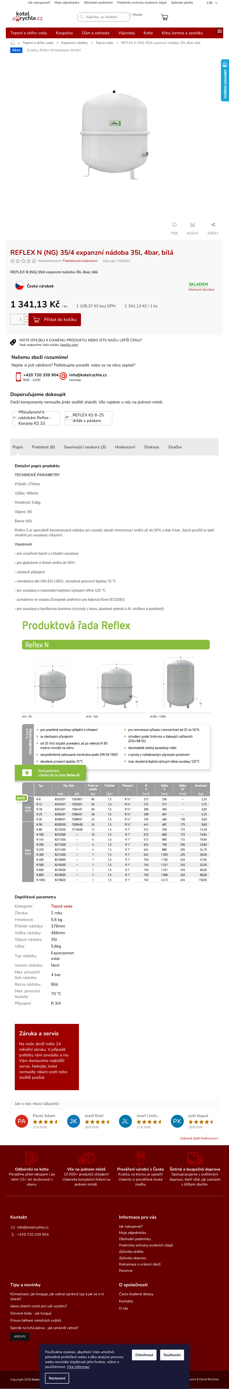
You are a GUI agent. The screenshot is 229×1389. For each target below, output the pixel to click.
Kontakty (126, 1301)
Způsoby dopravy (132, 1258)
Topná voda (61, 906)
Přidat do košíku (60, 320)
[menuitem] (28, 33)
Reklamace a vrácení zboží (140, 1264)
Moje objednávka (67, 2)
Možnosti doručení (201, 289)
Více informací (78, 1366)
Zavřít (44, 224)
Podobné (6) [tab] (43, 447)
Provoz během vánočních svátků (35, 1320)
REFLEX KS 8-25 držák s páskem (88, 418)
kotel (52, 1066)
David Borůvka (209, 1379)
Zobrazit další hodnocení (198, 1138)
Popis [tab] (18, 447)
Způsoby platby (182, 2)
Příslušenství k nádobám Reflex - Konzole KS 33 (35, 418)
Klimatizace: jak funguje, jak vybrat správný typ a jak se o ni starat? (57, 1296)
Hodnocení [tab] (125, 447)
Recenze (126, 1270)
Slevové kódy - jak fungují (30, 1313)
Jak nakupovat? (39, 2)
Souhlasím (172, 1355)
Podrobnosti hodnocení (80, 261)
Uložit (14, 224)
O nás (123, 1308)
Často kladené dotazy (136, 1294)
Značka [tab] (175, 447)
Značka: (54, 50)
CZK (210, 3)
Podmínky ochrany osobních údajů (142, 2)
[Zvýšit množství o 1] (26, 316)
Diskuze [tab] (151, 447)
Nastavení (57, 1378)
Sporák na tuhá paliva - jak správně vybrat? (44, 1327)
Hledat (137, 15)
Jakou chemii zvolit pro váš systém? (38, 1306)
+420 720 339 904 (33, 1234)
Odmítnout (144, 1355)
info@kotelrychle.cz (33, 1227)
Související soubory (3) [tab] (85, 447)
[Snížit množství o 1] (26, 321)
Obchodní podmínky (98, 2)
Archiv (20, 1336)
